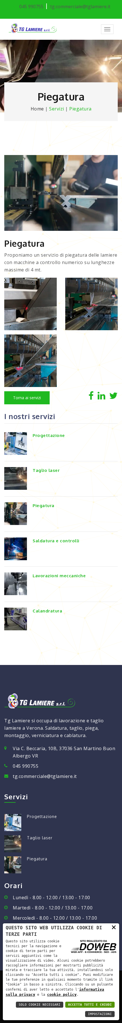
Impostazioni (100, 1014)
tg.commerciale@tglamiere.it (45, 776)
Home (37, 109)
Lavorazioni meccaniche (59, 575)
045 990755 (25, 766)
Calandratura (47, 611)
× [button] (113, 927)
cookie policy (62, 994)
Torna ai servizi (27, 397)
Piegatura (43, 505)
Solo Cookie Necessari (39, 1005)
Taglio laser (46, 470)
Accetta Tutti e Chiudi (90, 1005)
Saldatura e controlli (56, 540)
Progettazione (49, 435)
